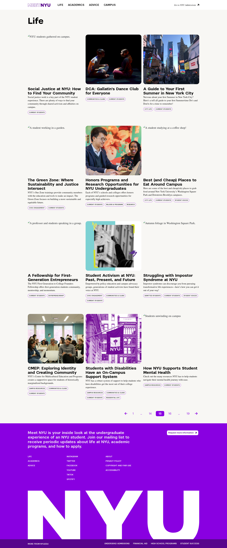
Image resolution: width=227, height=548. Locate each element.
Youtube (71, 470)
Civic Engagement (37, 208)
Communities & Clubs (96, 99)
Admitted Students (153, 296)
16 (169, 413)
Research (131, 205)
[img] (56, 59)
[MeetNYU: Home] (39, 5)
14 (150, 413)
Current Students (37, 112)
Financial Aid (140, 544)
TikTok (70, 474)
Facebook (72, 465)
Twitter (71, 461)
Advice (94, 4)
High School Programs (164, 544)
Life (60, 4)
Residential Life (113, 398)
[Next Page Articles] (196, 413)
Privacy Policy (113, 461)
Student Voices (181, 200)
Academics (76, 4)
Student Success (189, 544)
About (109, 456)
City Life (148, 109)
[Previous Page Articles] (125, 413)
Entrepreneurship (56, 296)
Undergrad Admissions (117, 544)
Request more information (181, 433)
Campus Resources (37, 388)
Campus (110, 4)
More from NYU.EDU (38, 544)
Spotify (71, 479)
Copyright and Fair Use (118, 465)
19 (188, 413)
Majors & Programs (114, 205)
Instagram (72, 456)
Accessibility (113, 470)
